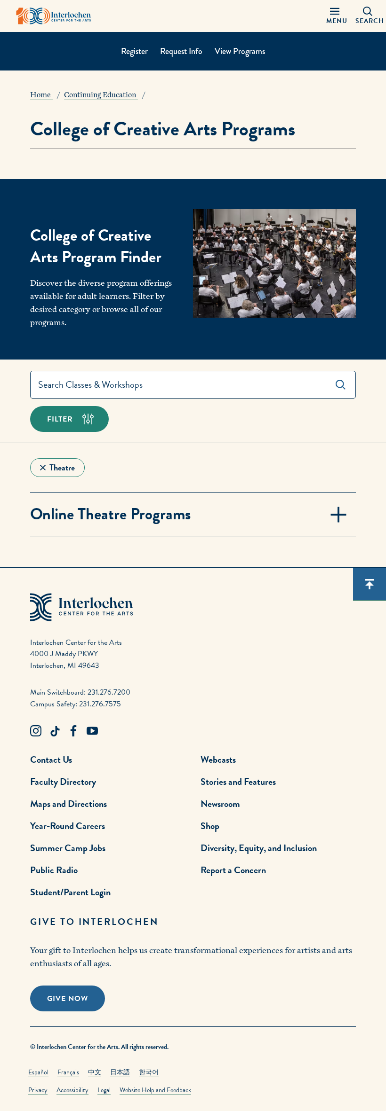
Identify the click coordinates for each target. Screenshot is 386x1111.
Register (134, 51)
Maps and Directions (68, 804)
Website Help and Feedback (155, 1090)
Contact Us (51, 759)
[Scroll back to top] (369, 584)
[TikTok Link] (54, 731)
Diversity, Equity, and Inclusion (259, 848)
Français (68, 1072)
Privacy (38, 1090)
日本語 (120, 1072)
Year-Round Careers (67, 826)
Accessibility (72, 1090)
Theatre (62, 467)
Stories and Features (238, 782)
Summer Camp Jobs (67, 848)
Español (38, 1072)
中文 (94, 1072)
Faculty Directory (63, 782)
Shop (210, 826)
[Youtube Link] (92, 731)
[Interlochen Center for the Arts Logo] (53, 16)
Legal (104, 1090)
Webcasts (218, 759)
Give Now (67, 998)
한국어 (149, 1072)
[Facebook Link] (73, 731)
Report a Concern (233, 870)
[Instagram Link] (35, 731)
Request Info (181, 51)
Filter (60, 419)
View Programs (240, 51)
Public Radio (54, 870)
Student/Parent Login (70, 892)
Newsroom (220, 804)
